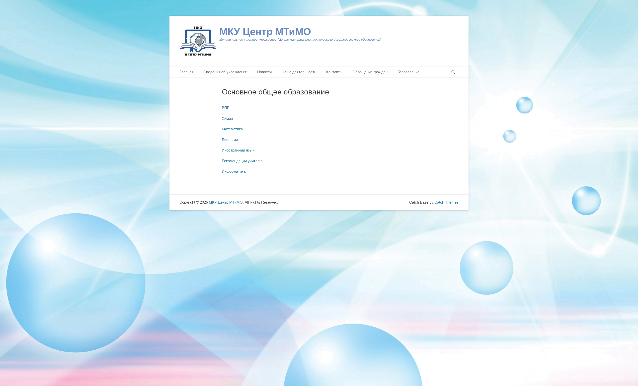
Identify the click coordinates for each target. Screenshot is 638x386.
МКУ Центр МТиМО (265, 31)
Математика (232, 129)
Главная (186, 72)
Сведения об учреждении (225, 72)
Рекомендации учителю (242, 161)
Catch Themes (446, 202)
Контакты (334, 72)
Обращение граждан (370, 72)
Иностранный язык (238, 150)
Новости (264, 72)
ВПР (226, 108)
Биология (230, 140)
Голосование (408, 72)
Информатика (233, 171)
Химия (227, 118)
